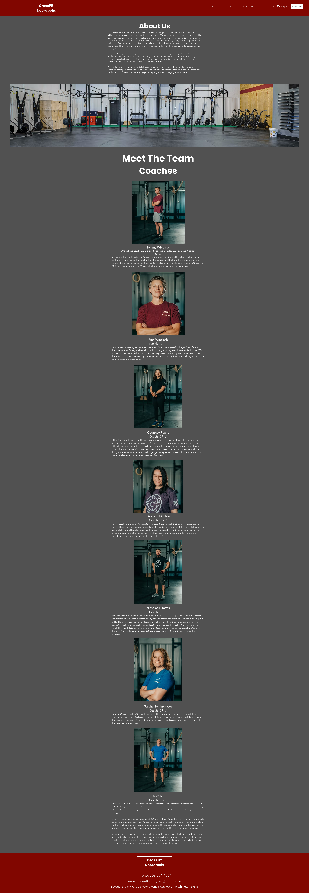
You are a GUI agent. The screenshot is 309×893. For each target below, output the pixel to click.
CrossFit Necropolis (46, 8)
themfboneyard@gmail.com (160, 881)
